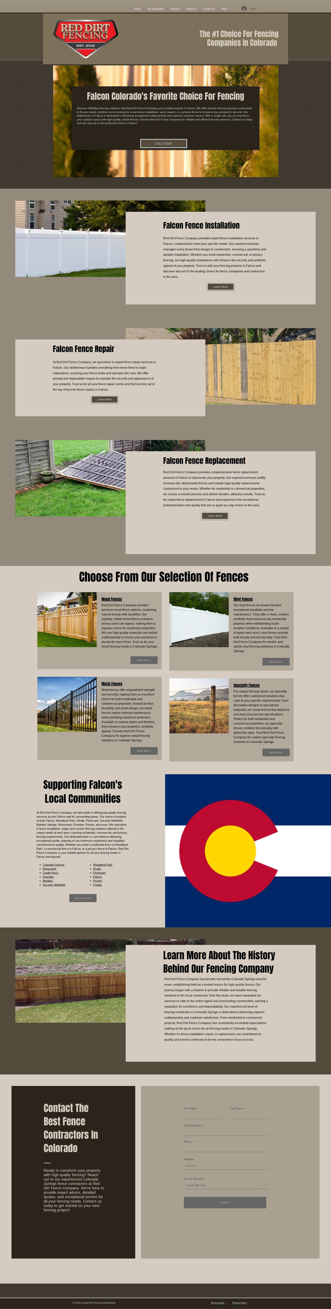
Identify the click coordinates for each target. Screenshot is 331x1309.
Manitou (48, 880)
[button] (155, 9)
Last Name (236, 1108)
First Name (190, 1108)
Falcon (97, 876)
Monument (50, 868)
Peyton (98, 880)
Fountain (48, 876)
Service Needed (194, 1178)
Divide (97, 868)
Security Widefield (54, 884)
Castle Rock (51, 872)
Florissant (99, 872)
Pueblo (97, 884)
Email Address (192, 1125)
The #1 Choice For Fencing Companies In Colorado (239, 38)
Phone (188, 1141)
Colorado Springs (54, 864)
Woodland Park (103, 864)
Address (189, 1159)
